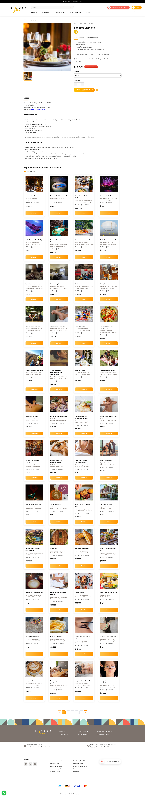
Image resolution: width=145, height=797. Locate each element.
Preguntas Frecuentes (80, 766)
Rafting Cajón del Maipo (33, 637)
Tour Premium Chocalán (33, 326)
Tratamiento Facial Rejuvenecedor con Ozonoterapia (56, 372)
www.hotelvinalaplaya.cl (38, 109)
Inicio (24, 20)
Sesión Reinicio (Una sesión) (108, 240)
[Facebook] (30, 764)
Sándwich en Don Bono (82, 548)
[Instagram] (35, 764)
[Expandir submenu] (36, 12)
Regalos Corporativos (75, 12)
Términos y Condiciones (80, 761)
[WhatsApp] (25, 764)
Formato (76, 72)
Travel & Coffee (80, 370)
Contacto (88, 12)
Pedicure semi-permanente (108, 637)
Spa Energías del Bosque (58, 326)
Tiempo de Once (55, 504)
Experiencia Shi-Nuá (106, 196)
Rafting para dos (80, 326)
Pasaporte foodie (31, 681)
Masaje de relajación (32, 416)
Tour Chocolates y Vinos (33, 284)
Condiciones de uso (79, 763)
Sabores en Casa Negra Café (34, 592)
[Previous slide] (2, 1)
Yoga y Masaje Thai (106, 460)
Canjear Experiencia (55, 769)
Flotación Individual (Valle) (58, 196)
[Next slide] (143, 1)
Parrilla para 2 (79, 592)
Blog (74, 769)
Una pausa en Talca (106, 504)
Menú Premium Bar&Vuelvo (58, 416)
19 (81, 712)
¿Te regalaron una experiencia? (119, 7)
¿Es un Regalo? (92, 66)
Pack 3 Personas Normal (82, 284)
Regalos (33, 12)
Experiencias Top (60, 12)
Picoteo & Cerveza (56, 637)
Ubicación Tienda (55, 772)
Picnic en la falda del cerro (108, 370)
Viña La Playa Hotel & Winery (83, 24)
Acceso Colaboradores (113, 761)
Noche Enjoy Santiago (57, 284)
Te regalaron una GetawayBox (58, 761)
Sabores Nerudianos (32, 196)
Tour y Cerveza (104, 284)
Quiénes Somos (54, 763)
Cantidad (77, 81)
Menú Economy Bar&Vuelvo (108, 592)
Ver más (33, 213)
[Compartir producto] (76, 32)
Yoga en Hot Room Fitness (34, 504)
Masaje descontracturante (108, 416)
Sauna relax (54, 548)
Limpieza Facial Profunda (82, 681)
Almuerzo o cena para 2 (82, 240)
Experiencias (45, 12)
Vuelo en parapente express (34, 370)
